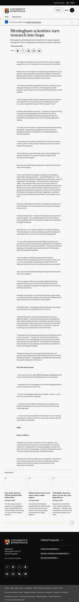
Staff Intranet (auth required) (42, 588)
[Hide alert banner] (72, 22)
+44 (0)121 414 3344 (14, 558)
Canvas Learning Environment (14, 592)
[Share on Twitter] (23, 51)
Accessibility (28, 588)
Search (58, 10)
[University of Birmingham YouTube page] (25, 574)
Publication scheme (30, 592)
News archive (16, 17)
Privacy (7, 588)
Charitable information (11, 596)
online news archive (33, 22)
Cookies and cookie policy (27, 596)
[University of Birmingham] (15, 10)
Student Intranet (57, 588)
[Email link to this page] (34, 51)
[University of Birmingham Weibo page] (13, 574)
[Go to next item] (72, 522)
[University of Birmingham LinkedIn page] (13, 567)
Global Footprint (50, 540)
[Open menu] (72, 10)
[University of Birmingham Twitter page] (19, 567)
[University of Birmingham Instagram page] (7, 567)
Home (6, 17)
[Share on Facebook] (17, 51)
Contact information (54, 596)
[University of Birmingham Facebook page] (25, 567)
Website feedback (41, 596)
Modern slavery (19, 588)
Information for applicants (45, 592)
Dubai (72, 3)
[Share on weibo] (39, 51)
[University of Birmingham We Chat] (19, 574)
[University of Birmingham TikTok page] (7, 574)
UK (67, 3)
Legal (11, 588)
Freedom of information (61, 592)
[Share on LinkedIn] (28, 51)
